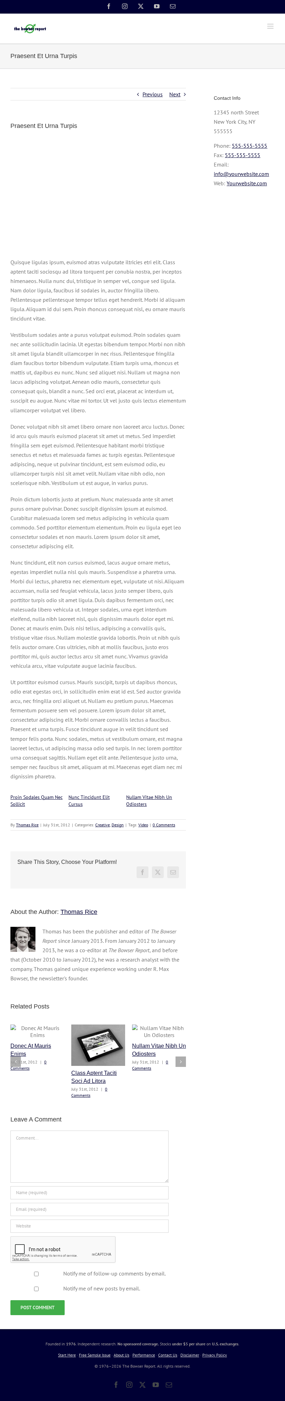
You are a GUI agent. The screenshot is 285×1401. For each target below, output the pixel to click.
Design (118, 824)
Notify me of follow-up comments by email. (114, 1273)
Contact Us (167, 1355)
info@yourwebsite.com (241, 173)
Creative (102, 824)
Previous (152, 94)
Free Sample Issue (95, 1355)
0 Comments (164, 824)
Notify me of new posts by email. (101, 1288)
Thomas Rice (27, 824)
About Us (121, 1355)
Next (174, 94)
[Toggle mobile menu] (271, 26)
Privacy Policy (214, 1355)
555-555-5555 (249, 145)
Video (143, 824)
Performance (143, 1355)
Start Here (67, 1355)
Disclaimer (189, 1355)
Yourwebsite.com (247, 183)
